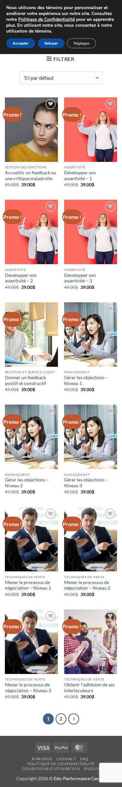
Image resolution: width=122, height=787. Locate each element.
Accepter (21, 43)
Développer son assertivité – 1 (80, 175)
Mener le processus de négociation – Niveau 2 (87, 585)
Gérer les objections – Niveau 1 (86, 380)
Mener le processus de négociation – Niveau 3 (28, 687)
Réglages (81, 43)
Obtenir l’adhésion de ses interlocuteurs (89, 687)
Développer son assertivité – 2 (21, 278)
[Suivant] (73, 718)
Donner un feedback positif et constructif (25, 380)
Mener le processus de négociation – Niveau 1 (28, 585)
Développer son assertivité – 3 (80, 278)
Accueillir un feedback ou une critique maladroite (30, 175)
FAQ (84, 758)
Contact (66, 758)
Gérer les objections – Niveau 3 (86, 482)
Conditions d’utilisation (51, 768)
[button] (61, 59)
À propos (42, 758)
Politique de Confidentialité (46, 19)
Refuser (51, 43)
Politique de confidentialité (61, 763)
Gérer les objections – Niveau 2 (27, 482)
